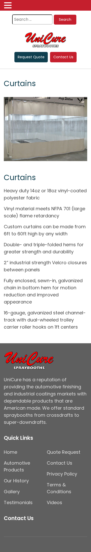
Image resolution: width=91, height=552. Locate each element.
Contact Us (63, 57)
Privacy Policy (62, 474)
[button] (8, 6)
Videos (54, 502)
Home (10, 452)
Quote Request (63, 452)
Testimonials (18, 502)
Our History (16, 481)
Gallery (12, 491)
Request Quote (31, 57)
